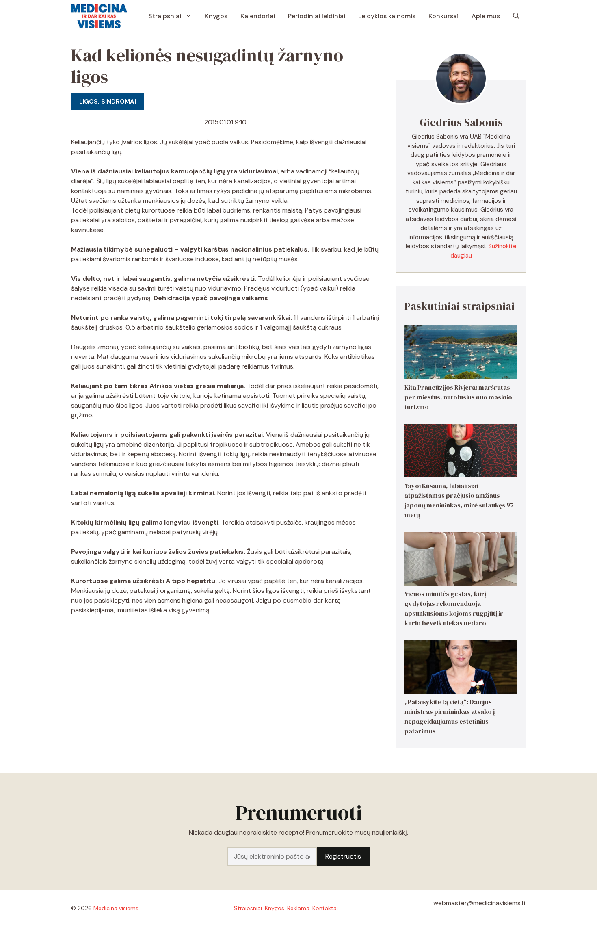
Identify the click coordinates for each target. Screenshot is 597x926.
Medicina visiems (115, 908)
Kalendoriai (257, 16)
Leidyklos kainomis (386, 16)
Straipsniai (164, 16)
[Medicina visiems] (99, 16)
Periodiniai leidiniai (316, 16)
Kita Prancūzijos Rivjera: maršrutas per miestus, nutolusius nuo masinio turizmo (458, 397)
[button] (516, 16)
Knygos (216, 16)
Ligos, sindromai (107, 102)
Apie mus (486, 16)
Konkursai (443, 16)
